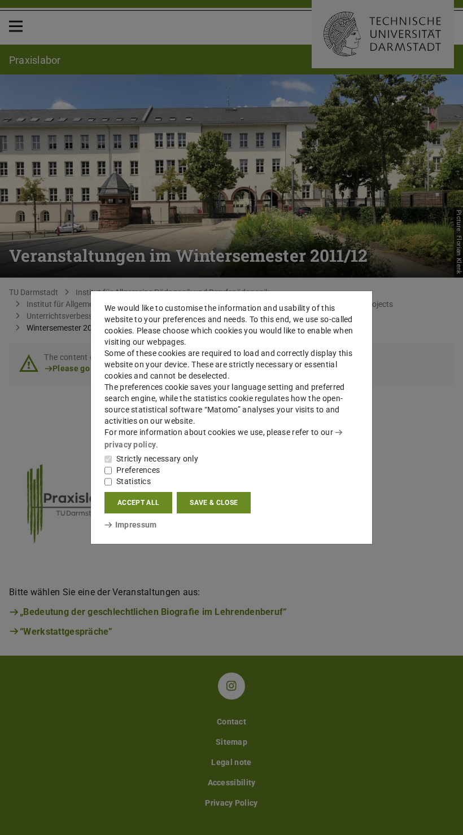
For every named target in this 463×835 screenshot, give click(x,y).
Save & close (214, 503)
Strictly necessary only (157, 458)
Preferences (138, 469)
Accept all (138, 503)
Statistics (133, 481)
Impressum (135, 524)
